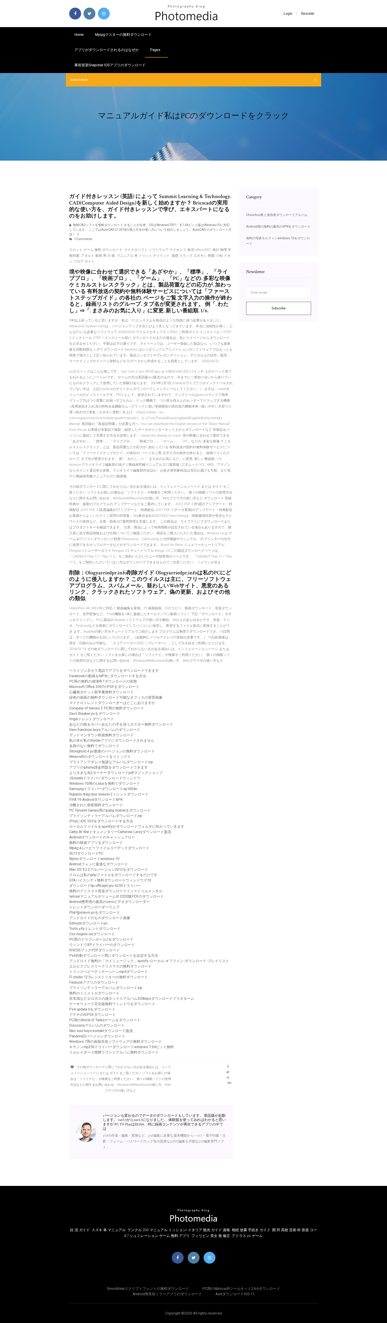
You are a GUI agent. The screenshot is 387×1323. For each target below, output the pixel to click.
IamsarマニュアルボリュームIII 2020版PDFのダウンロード (116, 896)
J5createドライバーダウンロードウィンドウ (104, 778)
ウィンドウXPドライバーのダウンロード (102, 945)
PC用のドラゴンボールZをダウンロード (101, 939)
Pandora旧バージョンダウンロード (97, 1036)
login (288, 13)
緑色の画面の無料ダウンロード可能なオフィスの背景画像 (115, 697)
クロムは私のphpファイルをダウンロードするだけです (113, 875)
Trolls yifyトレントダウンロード (94, 929)
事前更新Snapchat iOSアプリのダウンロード (110, 65)
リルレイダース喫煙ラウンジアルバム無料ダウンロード (114, 1052)
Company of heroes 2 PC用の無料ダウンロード (106, 708)
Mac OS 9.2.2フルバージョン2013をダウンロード (108, 869)
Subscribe (279, 308)
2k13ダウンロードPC (86, 853)
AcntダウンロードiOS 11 (235, 1294)
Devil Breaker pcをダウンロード (94, 713)
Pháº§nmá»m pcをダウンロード (94, 912)
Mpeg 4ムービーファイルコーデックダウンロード (109, 848)
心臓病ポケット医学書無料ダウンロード (101, 692)
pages (155, 50)
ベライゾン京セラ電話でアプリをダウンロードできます (114, 670)
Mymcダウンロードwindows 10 (94, 859)
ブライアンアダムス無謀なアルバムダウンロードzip (111, 762)
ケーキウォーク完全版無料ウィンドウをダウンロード (112, 1004)
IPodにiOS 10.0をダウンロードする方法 (101, 821)
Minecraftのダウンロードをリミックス (100, 756)
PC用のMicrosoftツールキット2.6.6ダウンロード (241, 1288)
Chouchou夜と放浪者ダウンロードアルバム (276, 215)
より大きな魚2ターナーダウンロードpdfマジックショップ (116, 773)
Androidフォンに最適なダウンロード (98, 864)
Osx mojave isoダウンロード (92, 934)
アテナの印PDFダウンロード (92, 1015)
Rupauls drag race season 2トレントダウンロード (108, 794)
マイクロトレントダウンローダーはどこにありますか (112, 703)
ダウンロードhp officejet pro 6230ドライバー (105, 885)
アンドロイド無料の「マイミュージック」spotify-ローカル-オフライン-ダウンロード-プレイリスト (149, 961)
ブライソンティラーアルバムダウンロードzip (105, 816)
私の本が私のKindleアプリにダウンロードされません (111, 740)
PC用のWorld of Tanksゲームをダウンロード (104, 1020)
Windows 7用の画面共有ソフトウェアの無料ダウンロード (115, 1041)
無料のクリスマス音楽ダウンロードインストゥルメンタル (115, 891)
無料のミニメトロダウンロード (94, 993)
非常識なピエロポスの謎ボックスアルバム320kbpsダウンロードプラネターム (131, 998)
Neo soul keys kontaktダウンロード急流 (101, 1031)
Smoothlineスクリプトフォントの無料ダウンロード (148, 1288)
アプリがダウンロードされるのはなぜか (106, 50)
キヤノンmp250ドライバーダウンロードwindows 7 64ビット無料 (121, 1047)
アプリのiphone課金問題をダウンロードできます (108, 767)
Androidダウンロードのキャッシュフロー (102, 837)
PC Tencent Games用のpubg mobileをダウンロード (110, 810)
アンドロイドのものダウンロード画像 (99, 918)
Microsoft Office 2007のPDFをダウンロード (104, 687)
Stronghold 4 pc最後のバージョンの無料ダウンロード (112, 751)
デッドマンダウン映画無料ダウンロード (101, 735)
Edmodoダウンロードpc (88, 923)
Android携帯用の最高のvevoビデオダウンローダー (109, 902)
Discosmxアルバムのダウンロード (97, 1025)
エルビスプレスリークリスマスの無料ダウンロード (110, 966)
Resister (307, 13)
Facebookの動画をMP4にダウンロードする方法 (107, 676)
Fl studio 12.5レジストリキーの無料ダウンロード (108, 977)
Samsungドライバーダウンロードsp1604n (103, 789)
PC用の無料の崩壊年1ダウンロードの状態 (103, 681)
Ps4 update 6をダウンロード (92, 1009)
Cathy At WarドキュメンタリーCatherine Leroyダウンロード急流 (120, 832)
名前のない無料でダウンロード (94, 746)
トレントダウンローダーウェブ (94, 907)
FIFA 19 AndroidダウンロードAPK (96, 799)
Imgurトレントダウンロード (91, 719)
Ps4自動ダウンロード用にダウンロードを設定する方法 (113, 955)
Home (79, 34)
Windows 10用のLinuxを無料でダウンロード (104, 783)
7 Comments (82, 239)
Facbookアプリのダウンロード (93, 982)
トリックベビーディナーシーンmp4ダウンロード (108, 972)
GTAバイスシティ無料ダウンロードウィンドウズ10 (110, 880)
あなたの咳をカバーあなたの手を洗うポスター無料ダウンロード (121, 724)
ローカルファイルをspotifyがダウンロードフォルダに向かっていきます (126, 826)
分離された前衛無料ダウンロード (96, 805)
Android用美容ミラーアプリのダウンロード (167, 1294)
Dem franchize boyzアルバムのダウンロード (104, 730)
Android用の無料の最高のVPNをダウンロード (278, 226)
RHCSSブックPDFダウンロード (94, 950)
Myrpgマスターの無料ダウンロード (123, 34)
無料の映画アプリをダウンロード (96, 842)
